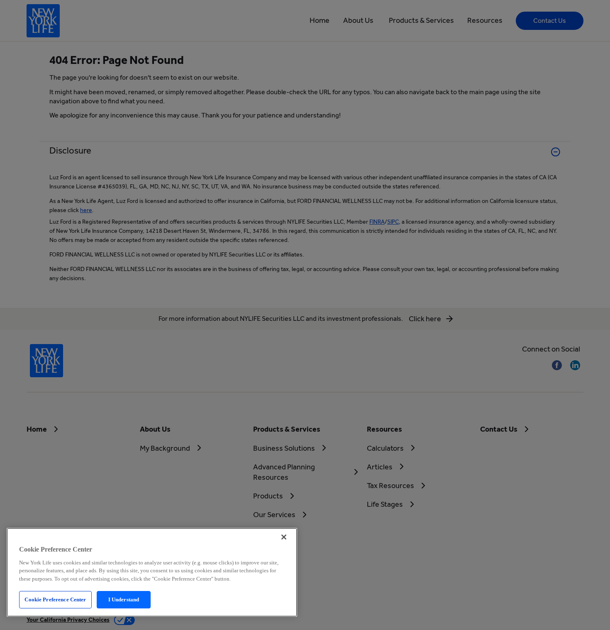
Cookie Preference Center (55, 599)
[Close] (284, 537)
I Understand (123, 599)
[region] (152, 572)
